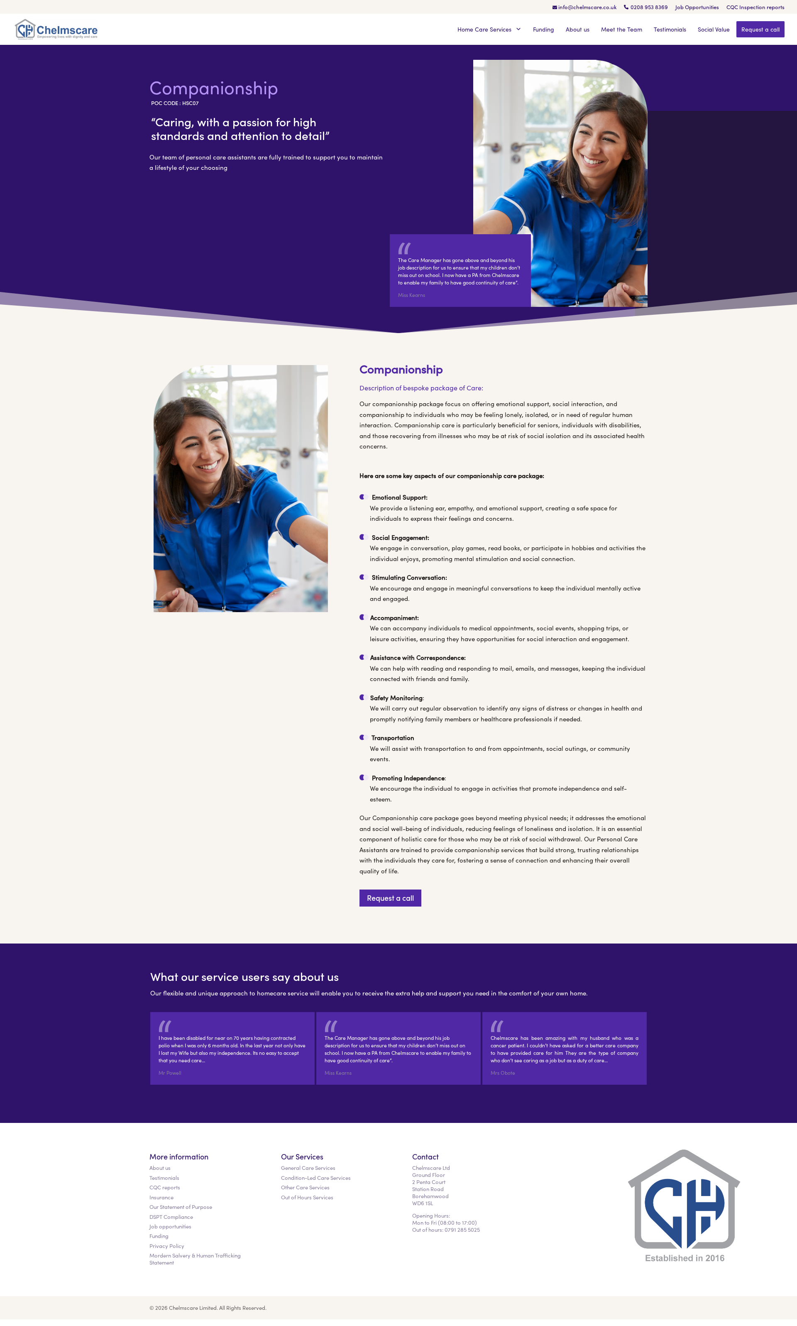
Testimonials (670, 29)
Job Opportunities (697, 7)
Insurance (161, 1197)
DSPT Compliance (171, 1217)
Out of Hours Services (307, 1197)
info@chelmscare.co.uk (587, 7)
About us (577, 29)
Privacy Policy (166, 1246)
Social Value (714, 29)
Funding (543, 29)
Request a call (760, 29)
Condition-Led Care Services (316, 1177)
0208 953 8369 (649, 7)
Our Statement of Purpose (180, 1207)
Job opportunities (170, 1226)
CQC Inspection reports (755, 7)
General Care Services (308, 1168)
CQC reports (164, 1187)
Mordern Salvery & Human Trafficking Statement (195, 1258)
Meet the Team (621, 29)
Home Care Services (485, 29)
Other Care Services (305, 1187)
